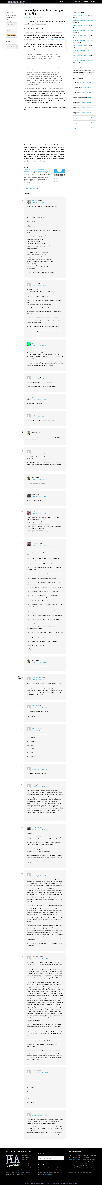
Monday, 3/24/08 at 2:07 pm (39, 1115)
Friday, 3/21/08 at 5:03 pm (39, 496)
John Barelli (35, 200)
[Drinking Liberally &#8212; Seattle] (59, 172)
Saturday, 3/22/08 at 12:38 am (39, 730)
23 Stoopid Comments (32, 188)
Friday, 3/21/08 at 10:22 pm (39, 679)
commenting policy (74, 1159)
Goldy (33, 397)
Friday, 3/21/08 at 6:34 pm (39, 513)
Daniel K (34, 343)
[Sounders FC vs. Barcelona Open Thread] (31, 176)
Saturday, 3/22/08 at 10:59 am (40, 829)
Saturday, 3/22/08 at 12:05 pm (40, 876)
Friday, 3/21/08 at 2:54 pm (39, 453)
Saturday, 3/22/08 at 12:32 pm (40, 958)
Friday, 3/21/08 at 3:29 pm (39, 479)
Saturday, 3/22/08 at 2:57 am (39, 769)
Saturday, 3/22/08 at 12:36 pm (40, 1072)
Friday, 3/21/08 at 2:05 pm (39, 417)
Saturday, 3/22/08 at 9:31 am (39, 786)
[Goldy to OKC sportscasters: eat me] (45, 176)
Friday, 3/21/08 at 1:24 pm (39, 378)
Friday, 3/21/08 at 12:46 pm (39, 285)
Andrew (34, 767)
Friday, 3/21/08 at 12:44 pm (39, 202)
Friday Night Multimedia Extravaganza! (83, 20)
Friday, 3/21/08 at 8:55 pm (39, 662)
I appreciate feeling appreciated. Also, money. (11, 17)
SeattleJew (35, 705)
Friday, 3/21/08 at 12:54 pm (39, 345)
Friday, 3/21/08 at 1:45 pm (39, 399)
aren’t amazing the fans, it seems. (54, 40)
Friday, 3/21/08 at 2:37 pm (39, 434)
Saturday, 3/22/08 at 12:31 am (39, 707)
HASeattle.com (19, 1172)
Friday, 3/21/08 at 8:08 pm (39, 545)
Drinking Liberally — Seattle (80, 15)
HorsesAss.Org (18, 2)
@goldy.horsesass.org (86, 74)
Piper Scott (35, 543)
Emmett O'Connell (37, 677)
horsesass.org (10, 1170)
